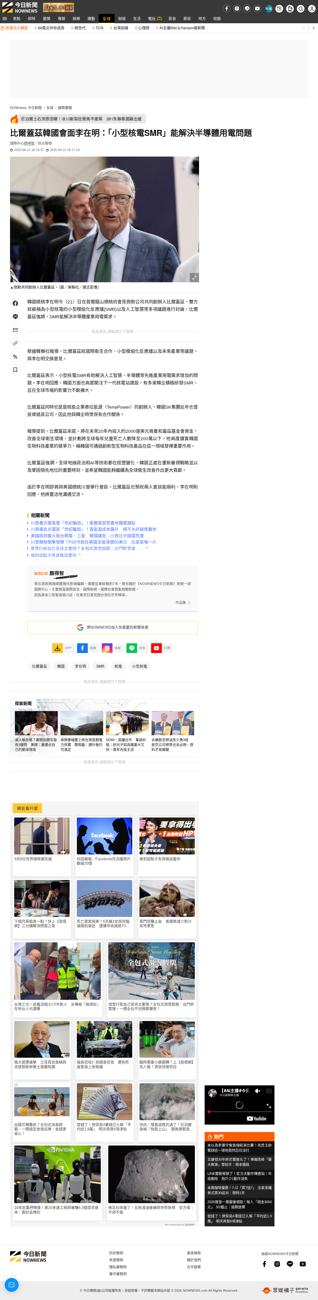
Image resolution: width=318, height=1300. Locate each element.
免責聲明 (116, 1259)
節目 (187, 18)
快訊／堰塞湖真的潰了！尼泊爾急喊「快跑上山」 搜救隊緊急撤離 (166, 1127)
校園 (217, 18)
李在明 (80, 666)
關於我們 (194, 1259)
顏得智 (29, 143)
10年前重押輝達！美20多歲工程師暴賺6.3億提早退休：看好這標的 (56, 1210)
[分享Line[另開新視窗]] (15, 317)
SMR (100, 666)
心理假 (143, 27)
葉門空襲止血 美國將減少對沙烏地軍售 (165, 923)
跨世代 (80, 27)
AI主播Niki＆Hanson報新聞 (182, 27)
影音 (172, 18)
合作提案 (194, 1266)
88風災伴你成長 (51, 27)
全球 (106, 18)
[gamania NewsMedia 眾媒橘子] (284, 1290)
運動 (91, 18)
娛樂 (76, 18)
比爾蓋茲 (39, 666)
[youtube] (257, 8)
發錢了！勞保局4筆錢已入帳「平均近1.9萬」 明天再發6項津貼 (104, 1127)
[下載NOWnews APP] (290, 9)
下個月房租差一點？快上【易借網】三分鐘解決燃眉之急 (40, 923)
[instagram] (237, 8)
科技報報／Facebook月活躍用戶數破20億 (104, 861)
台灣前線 (120, 27)
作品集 (181, 602)
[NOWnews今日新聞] (19, 7)
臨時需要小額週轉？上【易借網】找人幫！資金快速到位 (166, 1064)
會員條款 (194, 1252)
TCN (99, 27)
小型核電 (139, 666)
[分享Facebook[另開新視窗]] (15, 303)
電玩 (152, 18)
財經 (122, 18)
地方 (202, 18)
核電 (118, 666)
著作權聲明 (118, 1273)
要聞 (46, 18)
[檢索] (300, 9)
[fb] (226, 8)
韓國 (61, 666)
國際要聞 (65, 108)
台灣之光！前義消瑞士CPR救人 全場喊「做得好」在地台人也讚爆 (57, 1006)
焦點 (16, 18)
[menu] (4, 18)
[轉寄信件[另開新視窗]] (15, 330)
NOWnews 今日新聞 (26, 108)
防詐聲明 (116, 1252)
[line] (247, 8)
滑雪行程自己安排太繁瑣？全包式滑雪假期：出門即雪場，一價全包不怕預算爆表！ (151, 1006)
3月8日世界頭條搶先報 (33, 859)
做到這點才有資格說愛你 (159, 859)
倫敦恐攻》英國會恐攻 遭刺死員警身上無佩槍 (103, 1064)
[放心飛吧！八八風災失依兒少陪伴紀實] (58, 7)
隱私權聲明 (118, 1266)
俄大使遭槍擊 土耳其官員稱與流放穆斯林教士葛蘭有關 (40, 1064)
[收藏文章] (15, 369)
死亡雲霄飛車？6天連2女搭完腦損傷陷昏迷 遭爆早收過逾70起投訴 (103, 923)
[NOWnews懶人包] (279, 9)
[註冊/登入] (312, 9)
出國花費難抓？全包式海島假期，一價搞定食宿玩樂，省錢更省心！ (40, 1129)
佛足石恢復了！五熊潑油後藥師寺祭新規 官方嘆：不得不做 (151, 1210)
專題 (61, 18)
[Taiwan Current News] (268, 9)
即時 (31, 18)
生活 (137, 18)
